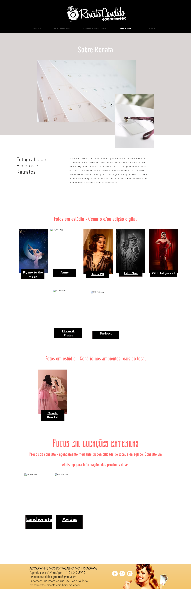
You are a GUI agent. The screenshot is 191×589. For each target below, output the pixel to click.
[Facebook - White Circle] (115, 573)
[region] (64, 256)
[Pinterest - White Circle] (122, 573)
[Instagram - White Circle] (130, 573)
